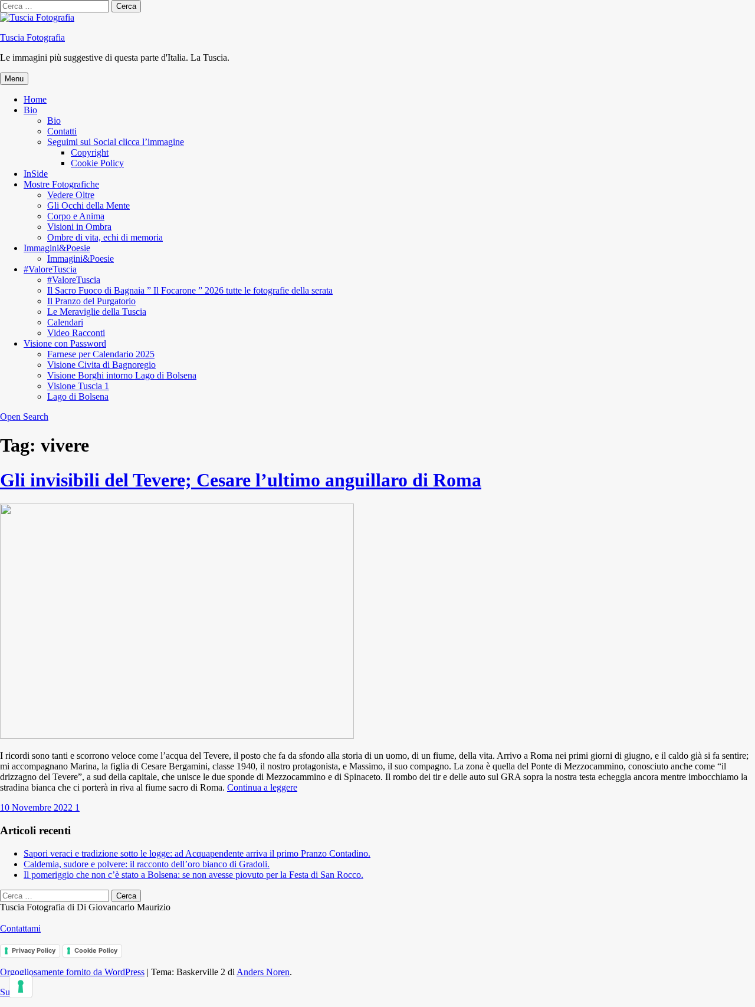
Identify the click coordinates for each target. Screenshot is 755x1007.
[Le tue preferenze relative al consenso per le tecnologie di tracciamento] (20, 986)
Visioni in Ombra (79, 227)
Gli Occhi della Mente (88, 205)
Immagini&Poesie (57, 248)
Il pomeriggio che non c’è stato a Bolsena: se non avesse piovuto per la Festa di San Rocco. (193, 875)
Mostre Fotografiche (61, 184)
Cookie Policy (97, 163)
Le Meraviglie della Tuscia (96, 312)
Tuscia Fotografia (32, 37)
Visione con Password (65, 343)
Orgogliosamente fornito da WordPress (72, 972)
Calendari (65, 322)
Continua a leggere (262, 787)
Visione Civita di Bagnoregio (101, 365)
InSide (36, 174)
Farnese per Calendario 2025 (101, 354)
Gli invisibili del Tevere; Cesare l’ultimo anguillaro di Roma (240, 480)
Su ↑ (8, 992)
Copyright (90, 152)
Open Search (24, 417)
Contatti (62, 131)
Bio (30, 110)
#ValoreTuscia (50, 269)
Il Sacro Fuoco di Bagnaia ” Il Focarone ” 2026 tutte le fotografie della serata (190, 290)
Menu (14, 78)
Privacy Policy (33, 950)
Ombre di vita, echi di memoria (105, 237)
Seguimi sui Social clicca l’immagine (115, 142)
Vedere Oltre (70, 195)
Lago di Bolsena (78, 396)
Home (35, 99)
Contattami (20, 928)
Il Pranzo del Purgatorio (91, 301)
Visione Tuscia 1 (78, 386)
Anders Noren (263, 972)
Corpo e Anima (75, 216)
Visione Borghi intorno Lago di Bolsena (121, 375)
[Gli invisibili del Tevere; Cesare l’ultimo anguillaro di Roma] (177, 735)
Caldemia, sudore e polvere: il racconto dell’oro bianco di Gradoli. (147, 864)
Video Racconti (76, 333)
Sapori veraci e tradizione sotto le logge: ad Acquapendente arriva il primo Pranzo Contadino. (197, 853)
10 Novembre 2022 (37, 807)
